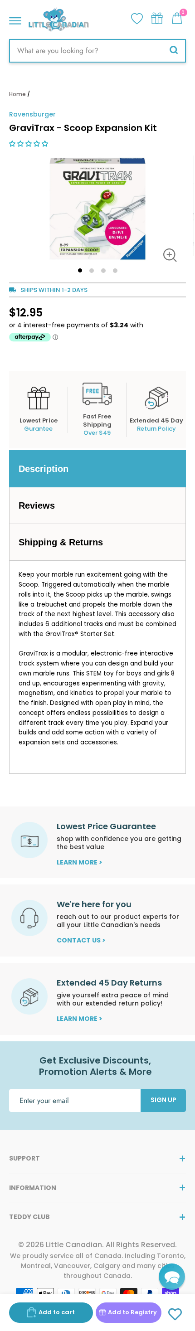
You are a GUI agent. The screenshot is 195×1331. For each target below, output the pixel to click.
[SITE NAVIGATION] (15, 18)
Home (17, 94)
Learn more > (79, 862)
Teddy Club (29, 1216)
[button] (29, 143)
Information (32, 1187)
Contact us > (81, 940)
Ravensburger (32, 114)
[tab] (97, 468)
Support (24, 1158)
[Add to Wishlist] (175, 1314)
